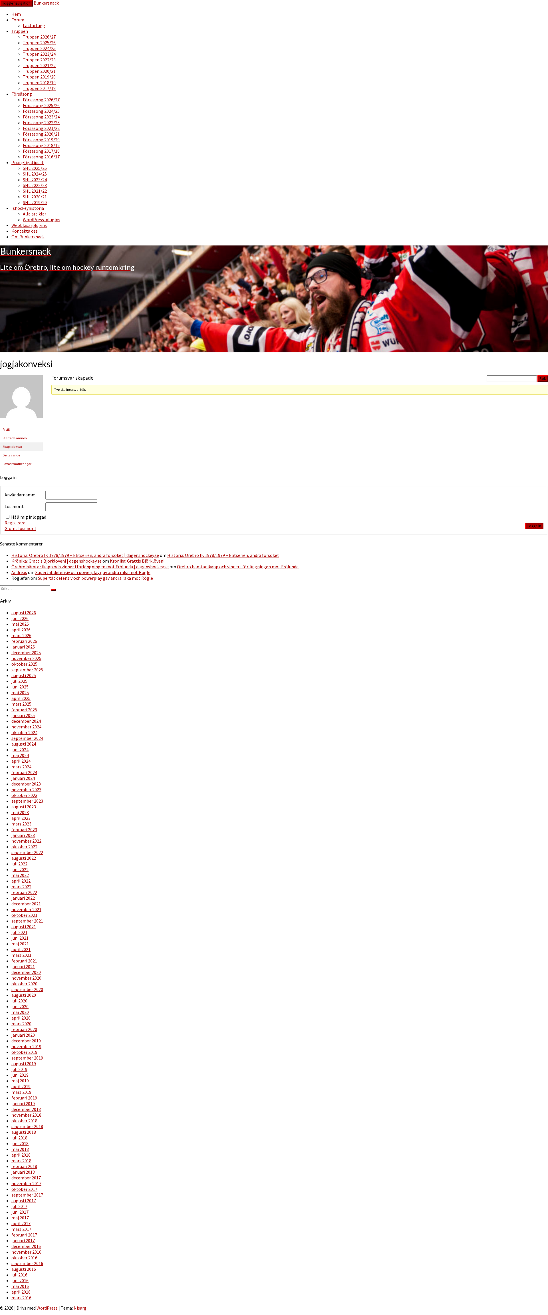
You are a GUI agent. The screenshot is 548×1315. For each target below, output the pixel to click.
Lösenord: (14, 506)
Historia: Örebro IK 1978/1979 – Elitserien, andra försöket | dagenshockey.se (85, 555)
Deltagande (11, 455)
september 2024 (27, 738)
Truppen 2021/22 (39, 65)
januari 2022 (23, 898)
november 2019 (26, 1046)
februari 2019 (24, 1098)
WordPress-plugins (41, 219)
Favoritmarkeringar (17, 464)
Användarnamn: (20, 495)
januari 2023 (23, 835)
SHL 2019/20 (35, 202)
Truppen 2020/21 (39, 71)
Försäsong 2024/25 (41, 111)
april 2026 (21, 630)
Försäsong (21, 94)
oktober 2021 (24, 915)
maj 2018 (20, 1149)
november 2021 (26, 909)
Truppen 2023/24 (39, 54)
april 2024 (21, 761)
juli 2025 (19, 681)
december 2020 (26, 972)
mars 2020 (21, 1023)
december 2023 (26, 784)
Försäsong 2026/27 (41, 99)
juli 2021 (19, 932)
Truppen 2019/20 (39, 77)
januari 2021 (23, 966)
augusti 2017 (23, 1200)
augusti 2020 (23, 995)
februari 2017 (24, 1235)
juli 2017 (19, 1206)
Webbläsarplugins (29, 225)
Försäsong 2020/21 (41, 134)
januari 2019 (23, 1103)
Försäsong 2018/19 (41, 145)
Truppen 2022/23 (39, 60)
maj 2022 (20, 875)
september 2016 (27, 1263)
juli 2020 (19, 1001)
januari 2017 (23, 1240)
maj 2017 (20, 1218)
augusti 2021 (23, 926)
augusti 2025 (23, 675)
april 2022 (21, 881)
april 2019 (21, 1086)
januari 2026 (23, 647)
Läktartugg (34, 25)
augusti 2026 (23, 612)
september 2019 (27, 1058)
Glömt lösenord (20, 528)
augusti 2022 (23, 858)
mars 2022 (21, 886)
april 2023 (21, 818)
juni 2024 (20, 749)
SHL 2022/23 (35, 185)
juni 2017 (20, 1212)
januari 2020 (23, 1035)
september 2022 (27, 852)
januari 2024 (23, 778)
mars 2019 (21, 1092)
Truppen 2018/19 (39, 82)
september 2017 (27, 1195)
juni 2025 (20, 687)
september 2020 (27, 989)
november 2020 (26, 978)
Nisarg (80, 1308)
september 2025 (27, 669)
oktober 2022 (24, 846)
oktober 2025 (24, 664)
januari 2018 (23, 1172)
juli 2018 (19, 1138)
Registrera (15, 522)
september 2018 (27, 1126)
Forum (17, 20)
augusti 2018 (23, 1132)
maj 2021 (20, 944)
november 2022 (26, 841)
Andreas (19, 572)
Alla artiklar (34, 214)
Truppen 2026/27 (39, 37)
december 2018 (26, 1109)
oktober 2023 (24, 795)
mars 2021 (21, 955)
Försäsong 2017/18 (41, 151)
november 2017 (26, 1183)
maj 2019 (20, 1081)
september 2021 (27, 921)
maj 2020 (20, 1012)
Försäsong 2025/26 (41, 105)
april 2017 (21, 1223)
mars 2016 (21, 1297)
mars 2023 (21, 824)
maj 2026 (20, 624)
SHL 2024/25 (35, 174)
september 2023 (27, 801)
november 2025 (26, 658)
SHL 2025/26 (35, 168)
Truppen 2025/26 (39, 42)
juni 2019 (20, 1075)
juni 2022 (20, 869)
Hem (16, 14)
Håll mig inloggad (28, 517)
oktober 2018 (24, 1120)
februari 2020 (24, 1029)
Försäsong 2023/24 (41, 117)
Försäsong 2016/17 (41, 157)
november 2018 (26, 1115)
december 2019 (26, 1041)
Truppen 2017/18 (39, 88)
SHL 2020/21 (35, 197)
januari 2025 (23, 715)
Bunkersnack (46, 3)
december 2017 (26, 1178)
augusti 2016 (23, 1269)
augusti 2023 (23, 806)
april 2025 (21, 698)
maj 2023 (20, 812)
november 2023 (26, 789)
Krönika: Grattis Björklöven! (137, 561)
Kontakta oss (24, 231)
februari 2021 (24, 961)
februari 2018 (24, 1166)
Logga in (534, 525)
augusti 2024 (23, 744)
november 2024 (26, 727)
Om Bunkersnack (28, 236)
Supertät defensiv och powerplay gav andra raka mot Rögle (92, 572)
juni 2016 (20, 1280)
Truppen (19, 31)
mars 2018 (21, 1160)
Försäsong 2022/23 (41, 122)
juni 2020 (20, 1006)
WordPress (47, 1308)
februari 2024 (24, 772)
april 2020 (21, 1018)
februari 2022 (24, 892)
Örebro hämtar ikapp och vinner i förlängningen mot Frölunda (238, 566)
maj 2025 (20, 692)
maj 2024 (20, 755)
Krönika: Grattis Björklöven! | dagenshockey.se (56, 561)
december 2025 (26, 652)
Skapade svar (12, 446)
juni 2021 (20, 938)
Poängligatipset (27, 162)
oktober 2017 (24, 1189)
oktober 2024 (24, 732)
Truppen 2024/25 (39, 48)
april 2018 (21, 1155)
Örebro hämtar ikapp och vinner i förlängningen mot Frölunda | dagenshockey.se (90, 566)
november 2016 (26, 1252)
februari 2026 (24, 641)
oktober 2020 (24, 983)
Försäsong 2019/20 (41, 139)
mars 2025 (21, 704)
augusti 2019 (23, 1063)
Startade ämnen (15, 438)
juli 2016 (19, 1275)
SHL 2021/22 (35, 191)
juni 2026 (20, 618)
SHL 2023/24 (35, 179)
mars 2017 (21, 1229)
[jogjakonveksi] (21, 422)
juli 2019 (19, 1069)
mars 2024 (21, 767)
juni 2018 (20, 1143)
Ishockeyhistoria (27, 208)
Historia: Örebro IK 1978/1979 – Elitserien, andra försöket (223, 555)
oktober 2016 (24, 1257)
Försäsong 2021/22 (41, 128)
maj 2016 (20, 1286)
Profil (6, 429)
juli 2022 (19, 864)
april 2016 (21, 1292)
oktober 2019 (24, 1052)
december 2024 (26, 721)
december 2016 (26, 1246)
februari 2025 (24, 709)
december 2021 (26, 904)
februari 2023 (24, 829)
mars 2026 (21, 635)
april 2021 (21, 949)
